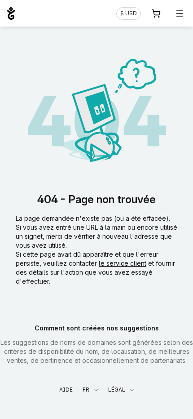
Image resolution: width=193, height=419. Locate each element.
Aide (66, 389)
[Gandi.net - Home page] (11, 13)
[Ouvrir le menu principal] (179, 13)
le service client (122, 263)
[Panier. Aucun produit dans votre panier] (156, 13)
